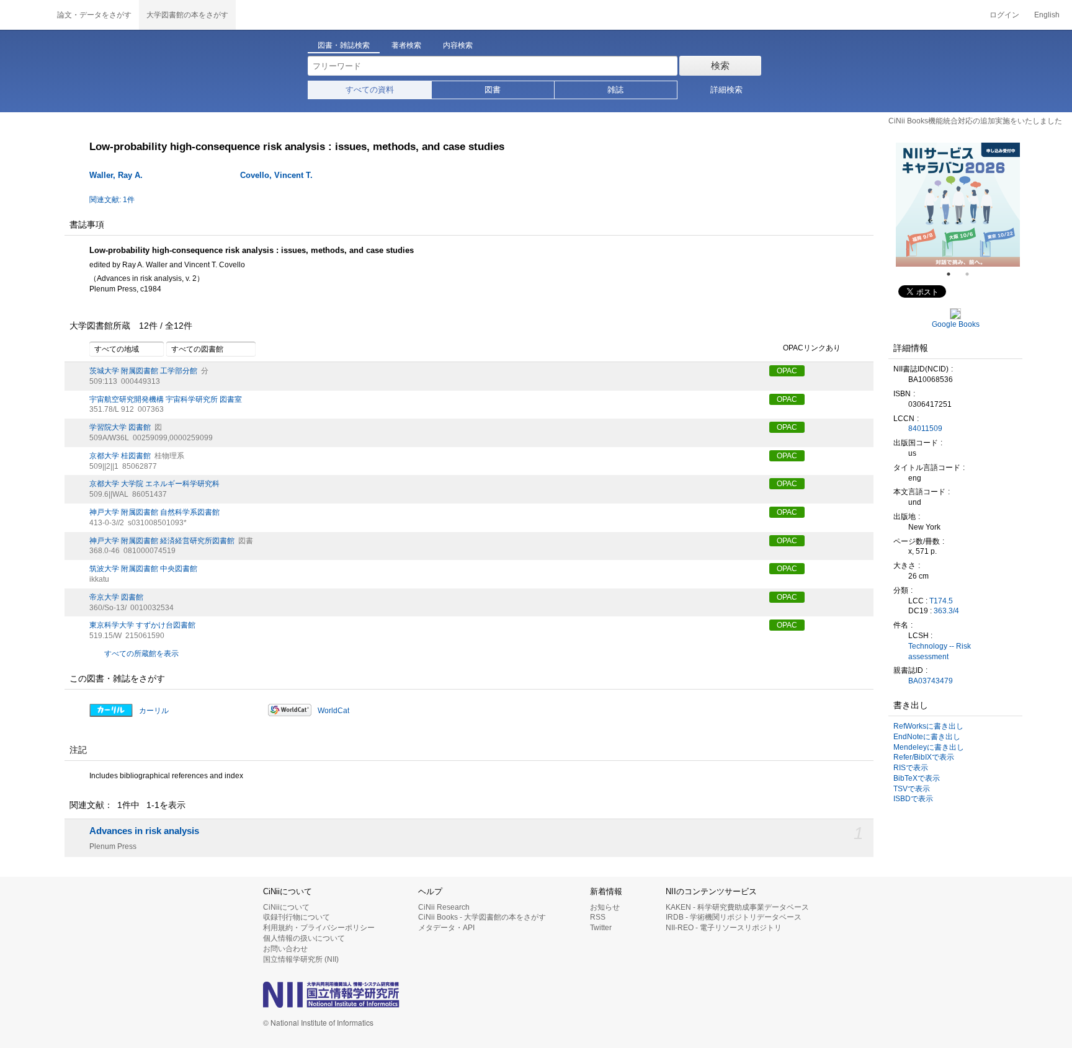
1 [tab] (953, 274)
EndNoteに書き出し (926, 736)
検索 (720, 65)
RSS (597, 917)
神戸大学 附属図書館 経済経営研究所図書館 (161, 540)
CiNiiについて (286, 907)
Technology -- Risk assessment (939, 651)
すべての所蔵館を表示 (141, 653)
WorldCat (333, 710)
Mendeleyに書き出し (928, 747)
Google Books (956, 324)
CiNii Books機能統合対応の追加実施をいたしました (975, 121)
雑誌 (615, 89)
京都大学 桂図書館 (120, 455)
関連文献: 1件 (112, 199)
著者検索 (406, 45)
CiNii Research (444, 907)
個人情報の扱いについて (304, 938)
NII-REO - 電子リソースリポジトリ (724, 927)
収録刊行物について (296, 917)
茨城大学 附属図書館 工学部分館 (143, 370)
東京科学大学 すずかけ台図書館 (142, 625)
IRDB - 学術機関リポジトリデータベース (734, 917)
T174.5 (941, 601)
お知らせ (605, 907)
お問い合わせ (285, 948)
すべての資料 (370, 89)
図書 (493, 89)
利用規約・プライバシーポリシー (319, 927)
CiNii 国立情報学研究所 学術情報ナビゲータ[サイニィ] (25, 15)
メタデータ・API (446, 927)
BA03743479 (930, 681)
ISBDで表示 (913, 798)
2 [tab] (972, 274)
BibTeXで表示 (916, 778)
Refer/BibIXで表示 (923, 757)
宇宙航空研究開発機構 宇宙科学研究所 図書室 (165, 399)
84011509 (925, 428)
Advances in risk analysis (144, 831)
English (1047, 15)
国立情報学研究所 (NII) (301, 959)
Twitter (601, 927)
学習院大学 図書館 (120, 427)
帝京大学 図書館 (116, 597)
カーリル (154, 710)
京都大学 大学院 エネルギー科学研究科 (154, 483)
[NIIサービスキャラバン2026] (958, 205)
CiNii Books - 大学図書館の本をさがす (482, 917)
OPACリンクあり (812, 348)
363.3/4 (946, 610)
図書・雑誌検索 (344, 45)
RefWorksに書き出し (928, 726)
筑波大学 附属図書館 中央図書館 (143, 568)
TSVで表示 (911, 788)
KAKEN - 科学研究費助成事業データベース (737, 907)
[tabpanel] (958, 205)
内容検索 (458, 45)
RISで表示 (910, 767)
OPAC (787, 370)
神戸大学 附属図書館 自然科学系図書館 (154, 512)
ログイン (1004, 15)
